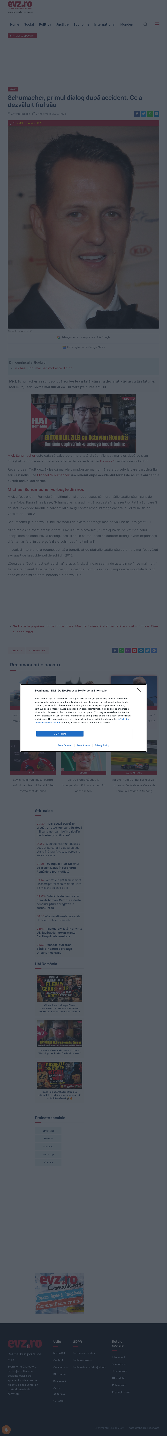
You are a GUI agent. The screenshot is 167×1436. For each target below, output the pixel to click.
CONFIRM (60, 734)
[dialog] (83, 718)
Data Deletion (65, 745)
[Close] (140, 691)
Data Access (83, 745)
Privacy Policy (102, 745)
